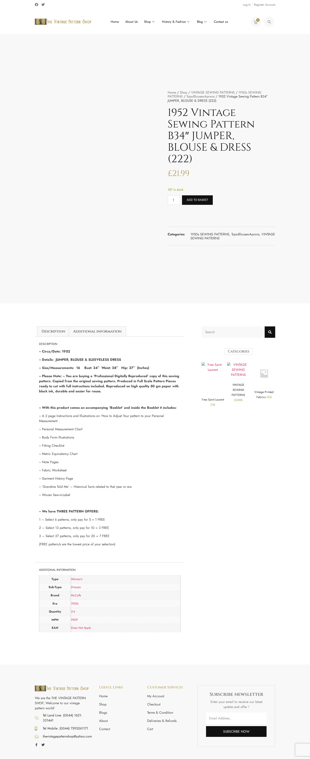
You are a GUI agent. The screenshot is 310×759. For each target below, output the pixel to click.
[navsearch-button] (269, 21)
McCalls (76, 595)
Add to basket (197, 200)
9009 (74, 620)
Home (115, 21)
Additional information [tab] (97, 331)
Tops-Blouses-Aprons (200, 96)
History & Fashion (174, 21)
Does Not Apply (81, 628)
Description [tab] (53, 331)
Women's (76, 579)
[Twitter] (43, 4)
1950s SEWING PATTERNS (209, 234)
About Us (131, 21)
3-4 (73, 611)
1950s (74, 603)
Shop (147, 21)
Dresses (76, 587)
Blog (200, 21)
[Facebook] (36, 4)
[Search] (270, 332)
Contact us (221, 21)
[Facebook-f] (36, 744)
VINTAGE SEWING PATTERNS (213, 92)
